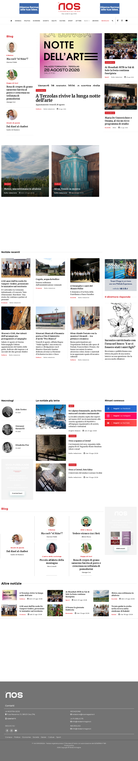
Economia (69, 613)
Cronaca (4, 302)
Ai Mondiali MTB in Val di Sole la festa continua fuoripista (119, 70)
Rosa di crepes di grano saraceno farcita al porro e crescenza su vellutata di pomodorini (19, 92)
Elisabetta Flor (22, 445)
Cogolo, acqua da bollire (47, 279)
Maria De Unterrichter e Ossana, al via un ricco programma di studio (118, 120)
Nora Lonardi (51, 566)
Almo (114, 127)
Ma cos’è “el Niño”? (17, 59)
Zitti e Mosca (86, 530)
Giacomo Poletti (11, 62)
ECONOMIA (36, 21)
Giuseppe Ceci (10, 102)
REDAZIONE (75, 711)
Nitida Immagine (75, 747)
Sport (107, 77)
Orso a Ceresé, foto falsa (80, 469)
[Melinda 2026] (121, 275)
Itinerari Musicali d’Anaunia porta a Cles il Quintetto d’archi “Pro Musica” (50, 336)
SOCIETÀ (46, 21)
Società (108, 127)
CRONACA (18, 21)
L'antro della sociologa (51, 556)
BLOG (86, 21)
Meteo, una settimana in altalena (22, 189)
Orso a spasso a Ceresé (80, 441)
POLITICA (27, 21)
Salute (113, 614)
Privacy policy (69, 745)
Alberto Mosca (86, 537)
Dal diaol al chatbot (17, 126)
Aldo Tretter (21, 409)
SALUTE (54, 21)
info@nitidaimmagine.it (81, 722)
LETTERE (78, 21)
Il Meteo (9, 55)
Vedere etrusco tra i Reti (86, 533)
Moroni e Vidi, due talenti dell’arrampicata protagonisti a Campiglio (14, 336)
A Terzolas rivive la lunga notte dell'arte (68, 98)
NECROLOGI (105, 21)
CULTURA (62, 21)
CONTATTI (11, 719)
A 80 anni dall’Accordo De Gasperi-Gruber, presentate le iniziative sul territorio (14, 284)
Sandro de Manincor (13, 130)
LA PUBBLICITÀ (76, 719)
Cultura (38, 109)
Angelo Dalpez (74, 431)
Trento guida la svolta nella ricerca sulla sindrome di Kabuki (121, 608)
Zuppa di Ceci (12, 83)
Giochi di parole (13, 123)
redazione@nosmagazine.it (83, 714)
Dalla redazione (49, 109)
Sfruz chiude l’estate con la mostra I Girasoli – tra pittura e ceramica (83, 336)
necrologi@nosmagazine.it (17, 487)
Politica (17, 737)
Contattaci (17, 493)
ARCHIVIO (95, 21)
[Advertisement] (121, 180)
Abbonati (120, 548)
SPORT (70, 21)
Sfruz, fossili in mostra (67, 189)
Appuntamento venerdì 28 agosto (50, 105)
